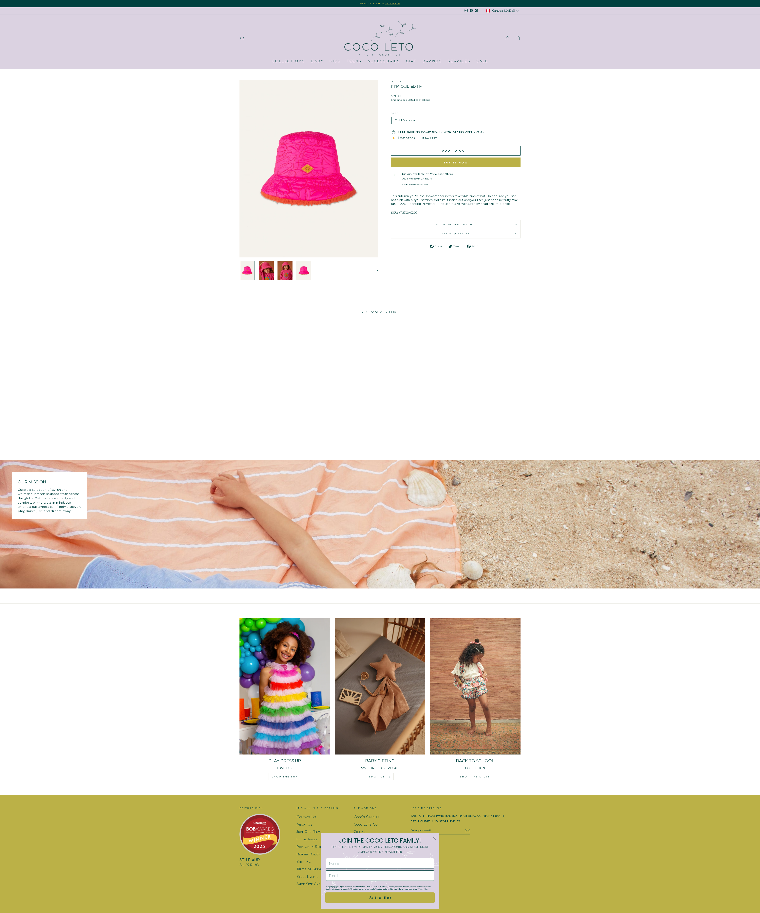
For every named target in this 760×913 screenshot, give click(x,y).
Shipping (396, 99)
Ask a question (456, 233)
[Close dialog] (434, 838)
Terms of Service (310, 869)
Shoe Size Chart (310, 884)
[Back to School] (475, 686)
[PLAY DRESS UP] (284, 686)
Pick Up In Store (310, 847)
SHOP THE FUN (285, 776)
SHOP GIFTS (380, 776)
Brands (432, 61)
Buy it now (456, 162)
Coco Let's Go (366, 824)
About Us (304, 824)
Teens (354, 61)
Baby (317, 61)
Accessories (384, 61)
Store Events (307, 877)
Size (395, 113)
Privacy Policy (423, 889)
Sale (482, 61)
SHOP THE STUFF (475, 776)
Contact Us (306, 817)
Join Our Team (308, 832)
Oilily (396, 81)
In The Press (306, 839)
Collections (288, 61)
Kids (335, 61)
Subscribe (380, 898)
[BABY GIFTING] (380, 686)
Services (459, 61)
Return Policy (308, 854)
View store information (415, 184)
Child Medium (405, 120)
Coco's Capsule (367, 817)
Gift (411, 61)
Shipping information (455, 224)
